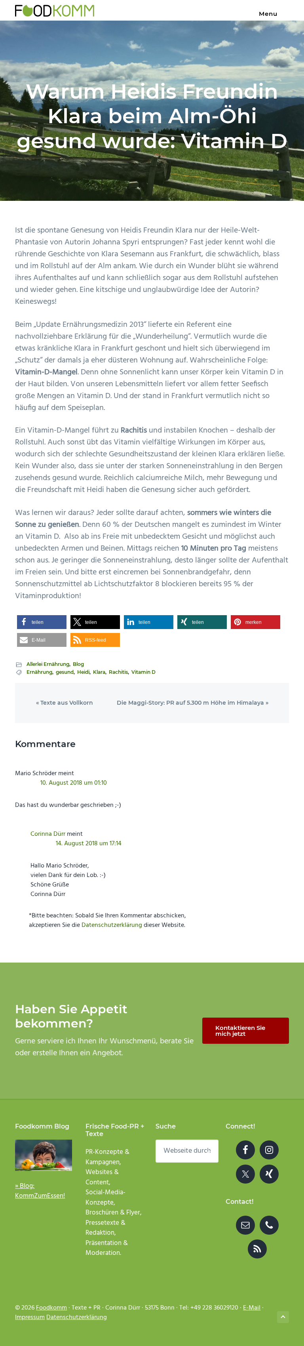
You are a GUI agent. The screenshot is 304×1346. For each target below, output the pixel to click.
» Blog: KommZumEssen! (40, 1191)
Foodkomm (51, 1308)
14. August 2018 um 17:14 (89, 844)
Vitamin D (143, 672)
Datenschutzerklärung (112, 925)
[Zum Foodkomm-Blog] (43, 1155)
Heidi (83, 672)
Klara (99, 672)
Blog (78, 664)
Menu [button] (268, 13)
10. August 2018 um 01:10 (73, 783)
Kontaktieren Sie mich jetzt (240, 1030)
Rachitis (118, 672)
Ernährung (39, 672)
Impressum (30, 1317)
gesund (65, 672)
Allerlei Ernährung (48, 664)
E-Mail (251, 1308)
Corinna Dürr (47, 834)
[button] (41, 622)
